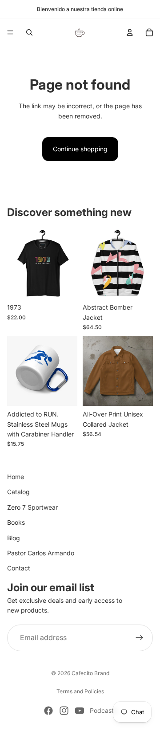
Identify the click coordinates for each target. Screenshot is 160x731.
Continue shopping (80, 149)
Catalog (18, 491)
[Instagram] (64, 710)
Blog (13, 537)
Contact (18, 568)
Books (16, 522)
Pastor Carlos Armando (40, 553)
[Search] (29, 32)
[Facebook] (48, 710)
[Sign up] (139, 637)
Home (15, 476)
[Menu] (10, 32)
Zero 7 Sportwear (32, 507)
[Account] (130, 32)
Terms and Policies (80, 691)
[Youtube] (79, 710)
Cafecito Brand (90, 673)
